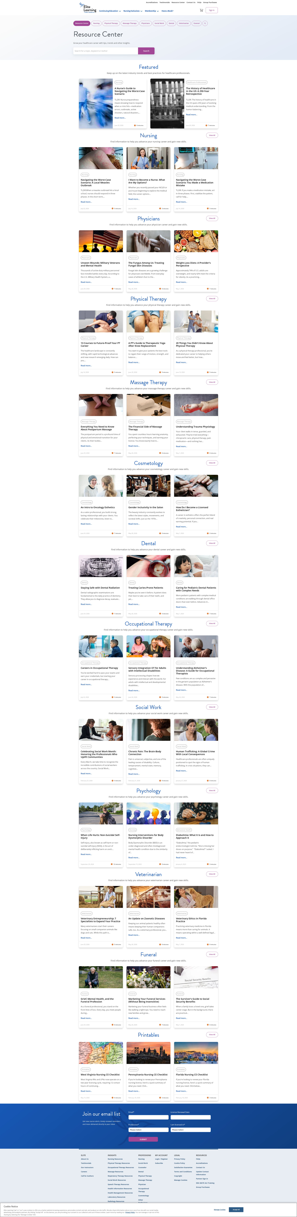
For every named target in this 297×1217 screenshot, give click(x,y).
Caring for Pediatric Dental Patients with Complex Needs (196, 589)
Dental (171, 23)
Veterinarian (184, 23)
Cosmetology (87, 502)
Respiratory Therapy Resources (120, 1176)
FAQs (199, 2)
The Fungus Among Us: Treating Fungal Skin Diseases (146, 264)
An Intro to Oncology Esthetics (98, 507)
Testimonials (165, 2)
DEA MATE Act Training (205, 1183)
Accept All (236, 1210)
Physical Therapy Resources (119, 1163)
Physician (142, 1184)
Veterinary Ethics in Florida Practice (191, 920)
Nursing (96, 23)
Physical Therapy (111, 23)
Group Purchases (210, 2)
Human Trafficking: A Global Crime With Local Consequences (195, 753)
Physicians (145, 23)
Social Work (159, 23)
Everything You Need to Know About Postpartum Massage (97, 428)
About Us (85, 1159)
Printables (86, 1069)
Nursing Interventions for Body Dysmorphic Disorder (145, 836)
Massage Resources (115, 1172)
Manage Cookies (180, 1180)
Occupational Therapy (90, 663)
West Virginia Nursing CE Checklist (100, 1074)
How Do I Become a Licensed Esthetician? (192, 509)
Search (205, 23)
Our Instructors (87, 1167)
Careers (84, 1172)
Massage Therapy (130, 23)
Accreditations (152, 2)
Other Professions (143, 1201)
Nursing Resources (115, 1159)
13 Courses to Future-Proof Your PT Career (100, 344)
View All (212, 135)
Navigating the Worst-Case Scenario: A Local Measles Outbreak (96, 182)
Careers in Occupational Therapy (99, 668)
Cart (201, 10)
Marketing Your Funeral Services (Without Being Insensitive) (146, 1000)
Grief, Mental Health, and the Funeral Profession (97, 1000)
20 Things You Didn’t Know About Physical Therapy (194, 344)
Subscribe (159, 1163)
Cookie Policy (179, 1163)
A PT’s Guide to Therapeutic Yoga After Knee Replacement (146, 344)
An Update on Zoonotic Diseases (146, 918)
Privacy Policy (179, 1159)
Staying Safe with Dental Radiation (100, 587)
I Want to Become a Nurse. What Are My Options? (146, 181)
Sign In (211, 10)
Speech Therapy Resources (118, 1184)
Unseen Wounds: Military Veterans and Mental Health (100, 264)
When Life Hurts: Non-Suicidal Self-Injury (100, 836)
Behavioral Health (184, 830)
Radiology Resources (116, 1201)
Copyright (178, 1176)
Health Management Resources (120, 1193)
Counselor (142, 1167)
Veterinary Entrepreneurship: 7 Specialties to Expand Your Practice (100, 920)
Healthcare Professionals (196, 82)
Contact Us (191, 2)
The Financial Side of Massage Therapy (145, 428)
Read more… (120, 118)
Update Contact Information (202, 1173)
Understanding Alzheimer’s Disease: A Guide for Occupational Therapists (195, 671)
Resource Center (178, 2)
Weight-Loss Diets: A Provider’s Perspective (193, 264)
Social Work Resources (117, 1180)
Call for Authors (87, 1176)
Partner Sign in (202, 1179)
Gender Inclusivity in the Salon (145, 507)
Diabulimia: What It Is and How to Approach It (195, 836)
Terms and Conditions (183, 1172)
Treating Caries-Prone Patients (145, 587)
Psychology (86, 830)
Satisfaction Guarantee (183, 1167)
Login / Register (161, 1159)
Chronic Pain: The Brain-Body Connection (144, 753)
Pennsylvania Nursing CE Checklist (148, 1074)
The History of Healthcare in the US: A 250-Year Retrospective (200, 91)
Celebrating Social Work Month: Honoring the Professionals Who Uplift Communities (99, 754)
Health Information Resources (120, 1188)
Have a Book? (167, 11)
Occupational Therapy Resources (121, 1167)
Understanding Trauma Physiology (195, 426)
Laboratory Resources (116, 1197)
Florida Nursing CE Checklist (192, 1074)
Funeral (197, 23)
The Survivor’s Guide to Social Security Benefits (192, 1000)
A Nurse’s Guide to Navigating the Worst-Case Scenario (130, 91)
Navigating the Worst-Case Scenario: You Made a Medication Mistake (194, 182)
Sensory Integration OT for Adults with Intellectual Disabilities (147, 669)
